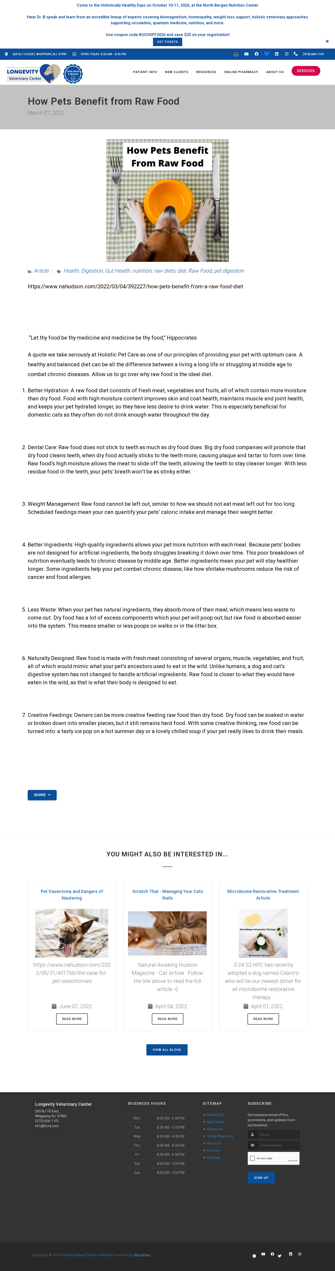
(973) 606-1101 (47, 1121)
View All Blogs (167, 1050)
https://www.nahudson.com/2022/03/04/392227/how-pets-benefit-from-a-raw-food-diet (136, 286)
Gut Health (117, 271)
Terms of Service (99, 1255)
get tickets (167, 42)
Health (71, 271)
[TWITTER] (266, 54)
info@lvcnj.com (47, 1126)
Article (41, 271)
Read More (72, 1019)
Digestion (92, 271)
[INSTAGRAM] (287, 54)
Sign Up (261, 1178)
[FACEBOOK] (256, 54)
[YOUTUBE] (246, 54)
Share (40, 795)
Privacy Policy (73, 1255)
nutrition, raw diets (153, 271)
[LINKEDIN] (277, 54)
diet (181, 271)
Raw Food (200, 271)
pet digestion (229, 271)
